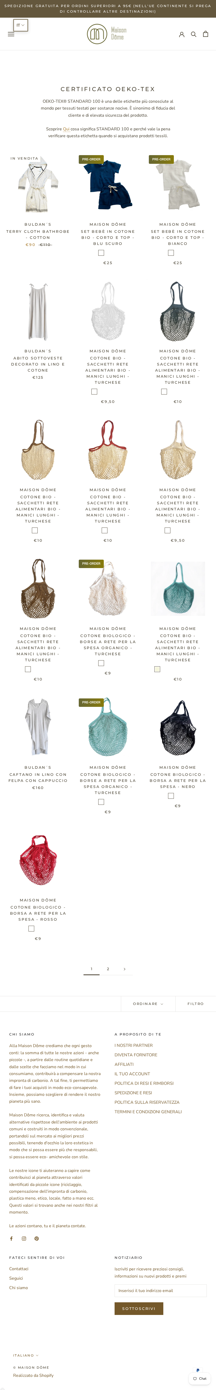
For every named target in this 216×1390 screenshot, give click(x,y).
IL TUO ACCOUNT (132, 1074)
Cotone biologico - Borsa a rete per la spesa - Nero (178, 780)
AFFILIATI (124, 1064)
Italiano (23, 1355)
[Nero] (101, 392)
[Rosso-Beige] (35, 530)
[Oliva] (108, 253)
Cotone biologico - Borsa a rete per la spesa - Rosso (38, 913)
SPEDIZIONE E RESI (133, 1093)
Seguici (16, 1278)
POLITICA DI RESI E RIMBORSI (144, 1083)
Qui (67, 129)
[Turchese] (108, 392)
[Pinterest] (37, 1238)
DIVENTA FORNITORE (136, 1055)
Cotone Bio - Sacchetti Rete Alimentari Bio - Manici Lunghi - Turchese (108, 370)
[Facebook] (11, 1238)
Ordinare (146, 1004)
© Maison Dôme (31, 1367)
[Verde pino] (198, 669)
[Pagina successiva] (124, 969)
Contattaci (18, 1269)
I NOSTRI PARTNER (134, 1045)
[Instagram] (24, 1238)
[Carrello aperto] (205, 34)
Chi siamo (18, 1288)
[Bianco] (115, 253)
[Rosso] (108, 663)
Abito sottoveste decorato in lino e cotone (38, 364)
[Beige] (157, 669)
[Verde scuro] (128, 392)
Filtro (196, 1004)
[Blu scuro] (101, 253)
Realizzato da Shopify (33, 1375)
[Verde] (115, 392)
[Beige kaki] (42, 530)
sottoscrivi (139, 1308)
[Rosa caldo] (122, 392)
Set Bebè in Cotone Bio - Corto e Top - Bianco (178, 237)
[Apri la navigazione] (11, 34)
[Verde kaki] (185, 392)
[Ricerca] (194, 34)
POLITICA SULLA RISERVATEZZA (147, 1102)
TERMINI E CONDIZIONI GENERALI (148, 1112)
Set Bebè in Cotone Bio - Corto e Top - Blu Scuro (108, 237)
